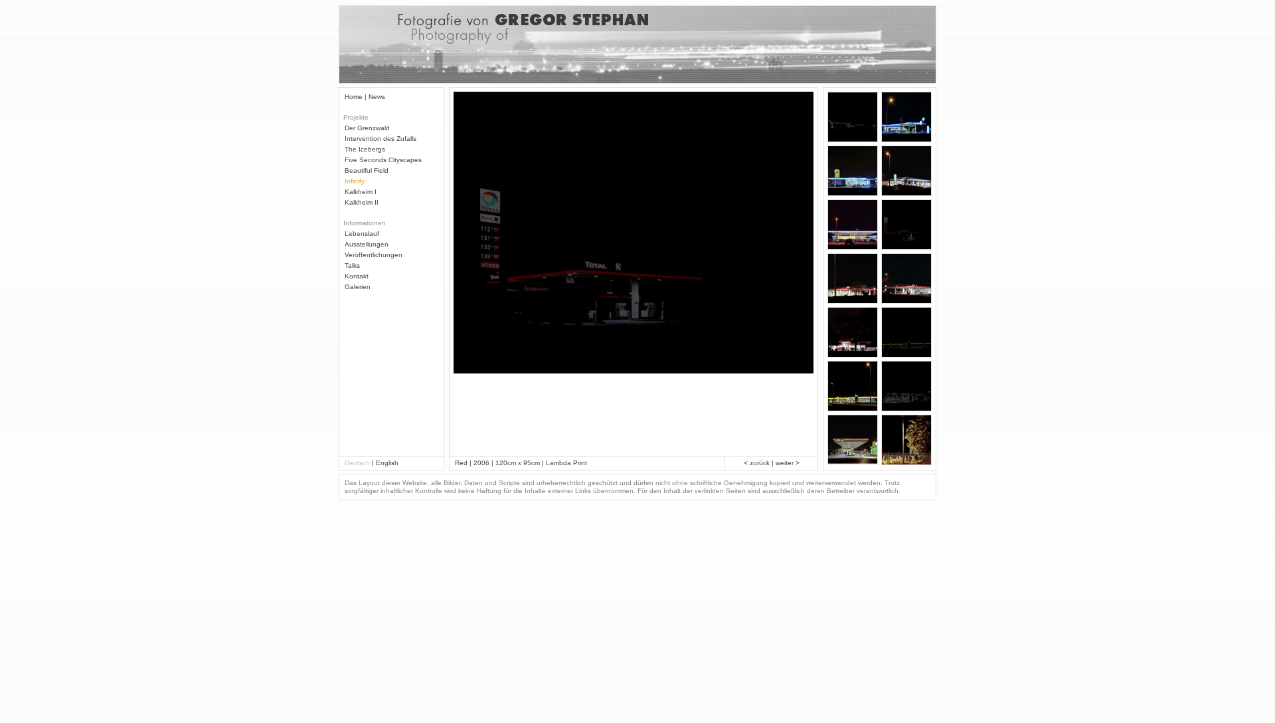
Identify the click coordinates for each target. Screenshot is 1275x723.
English (387, 462)
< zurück (757, 462)
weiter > (788, 462)
